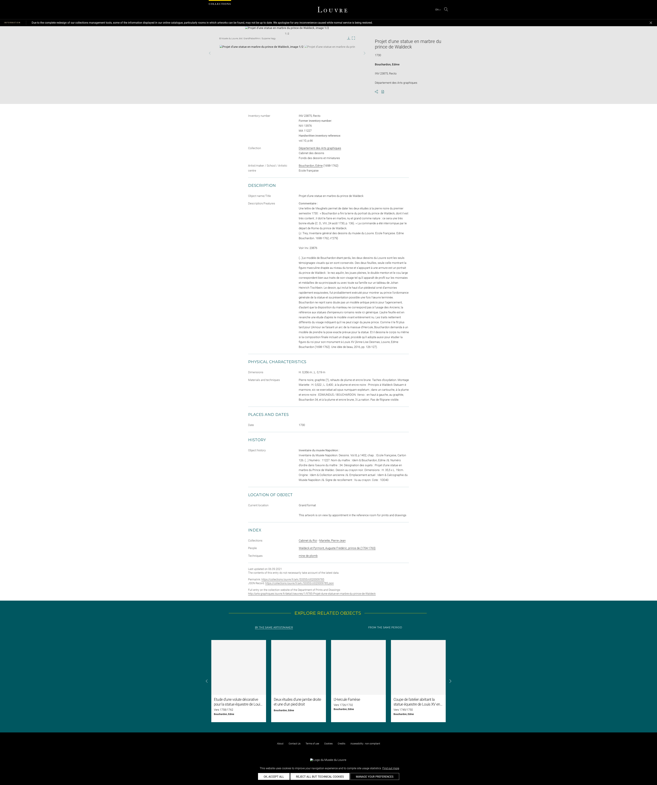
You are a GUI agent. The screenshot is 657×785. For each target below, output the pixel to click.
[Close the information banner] (651, 23)
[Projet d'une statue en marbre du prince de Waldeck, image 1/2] (261, 53)
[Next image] (358, 53)
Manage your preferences (375, 776)
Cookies (328, 743)
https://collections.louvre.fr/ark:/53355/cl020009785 (292, 579)
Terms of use (312, 743)
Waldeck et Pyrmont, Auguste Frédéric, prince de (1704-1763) (337, 548)
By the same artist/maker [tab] (274, 627)
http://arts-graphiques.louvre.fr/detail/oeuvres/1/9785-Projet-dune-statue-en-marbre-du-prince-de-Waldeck (312, 593)
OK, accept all (274, 776)
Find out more (390, 768)
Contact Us (294, 743)
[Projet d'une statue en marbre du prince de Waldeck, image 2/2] (346, 53)
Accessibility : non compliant (365, 743)
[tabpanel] (328, 681)
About (280, 743)
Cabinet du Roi (308, 540)
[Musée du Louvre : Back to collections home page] (332, 9)
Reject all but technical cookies (320, 776)
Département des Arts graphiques (320, 148)
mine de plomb (308, 555)
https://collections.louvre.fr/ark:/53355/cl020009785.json (299, 583)
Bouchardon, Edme (387, 64)
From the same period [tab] (385, 627)
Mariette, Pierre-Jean (332, 540)
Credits (341, 743)
